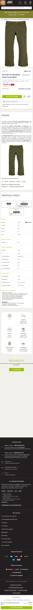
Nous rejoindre (5, 545)
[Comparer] (29, 97)
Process (24, 181)
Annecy (4, 491)
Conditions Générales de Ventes (16, 587)
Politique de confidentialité (10, 590)
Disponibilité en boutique (24, 88)
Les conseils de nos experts (9, 516)
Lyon (15, 491)
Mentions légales (16, 592)
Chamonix (10, 491)
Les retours (5, 525)
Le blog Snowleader (7, 542)
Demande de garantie (7, 529)
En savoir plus (5, 106)
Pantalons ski (7, 19)
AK (2, 181)
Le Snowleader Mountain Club (9, 519)
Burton (4, 71)
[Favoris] (24, 97)
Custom (6, 181)
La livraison (4, 522)
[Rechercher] (30, 6)
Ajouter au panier (12, 96)
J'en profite (21, 14)
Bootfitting (4, 535)
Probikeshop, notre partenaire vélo (11, 505)
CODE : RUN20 (12, 14)
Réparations (5, 532)
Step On (18, 181)
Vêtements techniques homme (16, 186)
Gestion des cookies (22, 590)
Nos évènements (6, 538)
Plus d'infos (4, 502)
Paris (20, 491)
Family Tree (12, 181)
